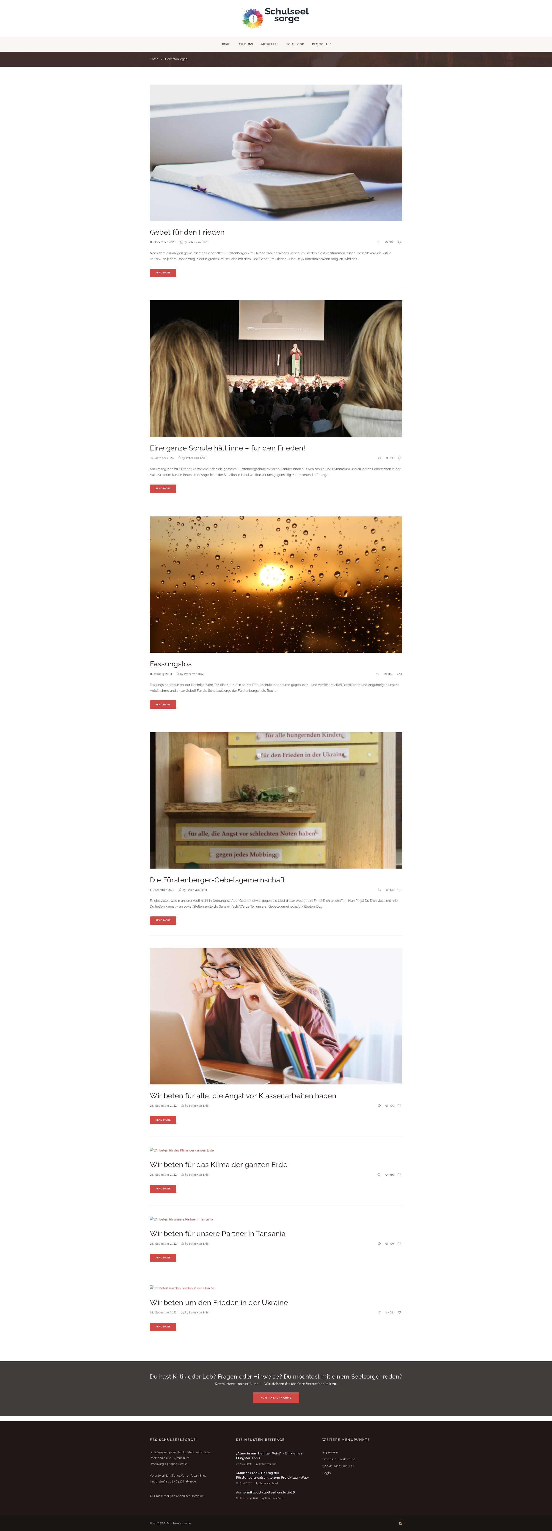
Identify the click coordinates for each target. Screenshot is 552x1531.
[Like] (399, 242)
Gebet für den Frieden (187, 232)
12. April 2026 (244, 1483)
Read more (163, 272)
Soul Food (295, 44)
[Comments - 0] (379, 242)
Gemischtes (321, 44)
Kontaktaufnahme (276, 1397)
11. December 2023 (163, 242)
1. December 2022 (162, 890)
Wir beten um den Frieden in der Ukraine (219, 1302)
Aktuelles (270, 44)
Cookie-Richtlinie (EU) (338, 1466)
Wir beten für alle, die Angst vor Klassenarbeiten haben (243, 1096)
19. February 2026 (247, 1498)
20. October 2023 (162, 458)
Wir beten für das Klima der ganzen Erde (219, 1164)
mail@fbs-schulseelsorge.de (184, 1496)
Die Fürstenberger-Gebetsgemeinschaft (217, 880)
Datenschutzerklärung (338, 1459)
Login (326, 1473)
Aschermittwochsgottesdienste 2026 (265, 1492)
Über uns (245, 44)
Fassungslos (171, 664)
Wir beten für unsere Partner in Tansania (217, 1233)
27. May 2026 (244, 1463)
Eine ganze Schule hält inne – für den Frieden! (227, 448)
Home (225, 44)
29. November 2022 (163, 1105)
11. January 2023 (161, 674)
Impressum (330, 1452)
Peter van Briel (198, 242)
